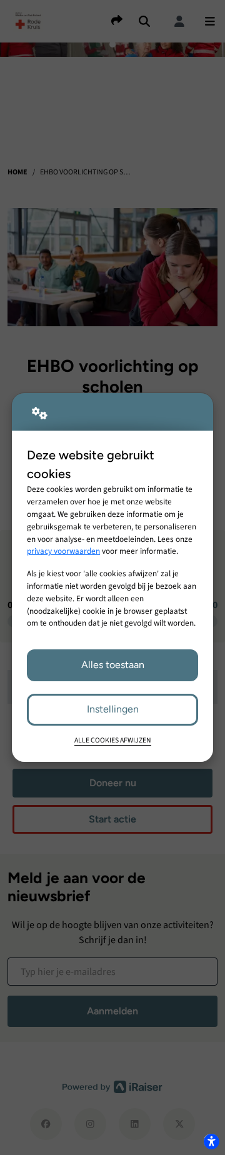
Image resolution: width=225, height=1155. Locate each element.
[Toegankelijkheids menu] (211, 1141)
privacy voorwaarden (63, 551)
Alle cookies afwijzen (112, 740)
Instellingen (113, 709)
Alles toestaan (112, 665)
